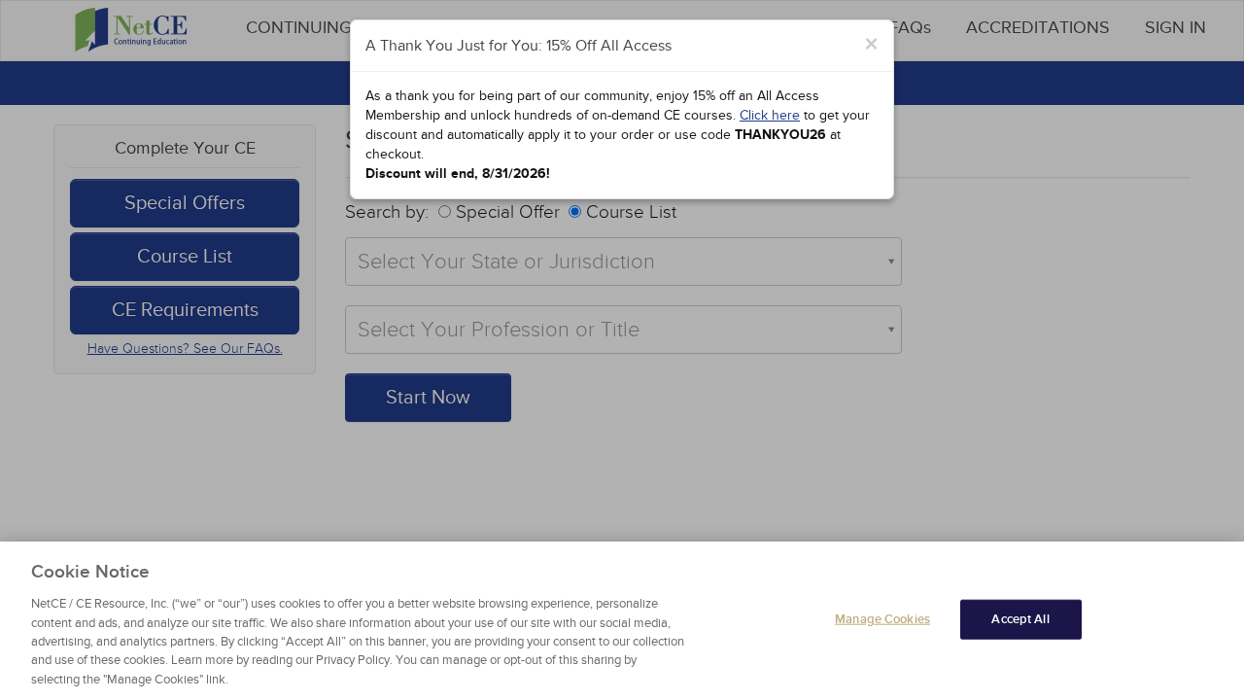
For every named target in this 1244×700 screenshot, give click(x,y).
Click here (770, 115)
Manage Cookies (882, 618)
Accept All (1020, 618)
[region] (622, 621)
